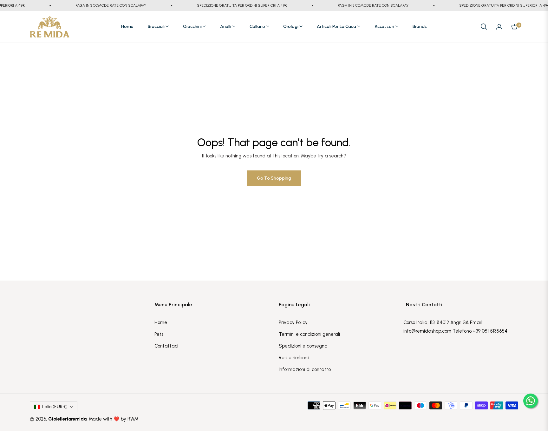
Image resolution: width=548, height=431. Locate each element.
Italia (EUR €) (55, 406)
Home (160, 322)
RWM (132, 419)
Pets (158, 334)
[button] (484, 26)
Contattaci (166, 346)
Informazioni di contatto (305, 369)
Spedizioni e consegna (303, 346)
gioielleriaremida (67, 419)
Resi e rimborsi (294, 358)
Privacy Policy (293, 322)
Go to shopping (274, 178)
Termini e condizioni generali (309, 334)
